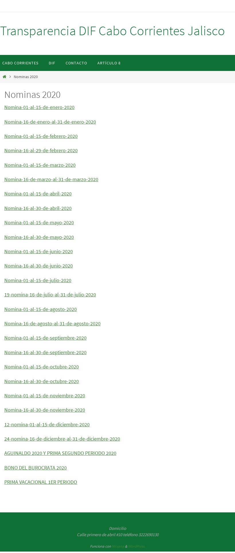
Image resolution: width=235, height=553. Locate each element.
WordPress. (136, 546)
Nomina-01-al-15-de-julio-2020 (37, 280)
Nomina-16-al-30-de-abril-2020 (38, 208)
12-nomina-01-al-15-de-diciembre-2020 (47, 424)
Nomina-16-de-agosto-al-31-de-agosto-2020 (52, 323)
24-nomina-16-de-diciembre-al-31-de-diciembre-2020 (62, 438)
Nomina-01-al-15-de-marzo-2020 (40, 165)
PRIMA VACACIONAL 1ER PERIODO (40, 482)
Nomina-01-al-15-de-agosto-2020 (40, 309)
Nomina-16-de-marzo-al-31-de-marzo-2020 (51, 179)
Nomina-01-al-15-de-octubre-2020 (41, 366)
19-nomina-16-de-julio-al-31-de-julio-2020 (50, 294)
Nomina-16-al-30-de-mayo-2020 (39, 237)
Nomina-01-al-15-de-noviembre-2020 (44, 395)
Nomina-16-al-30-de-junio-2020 (38, 265)
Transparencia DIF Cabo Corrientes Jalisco (112, 30)
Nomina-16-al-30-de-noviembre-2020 (44, 410)
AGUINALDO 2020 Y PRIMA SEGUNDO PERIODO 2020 (60, 453)
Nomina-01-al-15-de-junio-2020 (38, 251)
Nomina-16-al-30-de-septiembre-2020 (45, 352)
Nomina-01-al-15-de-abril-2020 (38, 193)
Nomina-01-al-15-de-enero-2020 (39, 107)
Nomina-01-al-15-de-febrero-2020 (41, 136)
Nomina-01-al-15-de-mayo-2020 (39, 222)
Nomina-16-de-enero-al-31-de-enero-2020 (50, 121)
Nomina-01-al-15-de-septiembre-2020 (45, 337)
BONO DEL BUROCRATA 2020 (35, 467)
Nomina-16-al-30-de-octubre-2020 (41, 381)
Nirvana (118, 546)
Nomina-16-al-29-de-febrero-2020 (41, 150)
